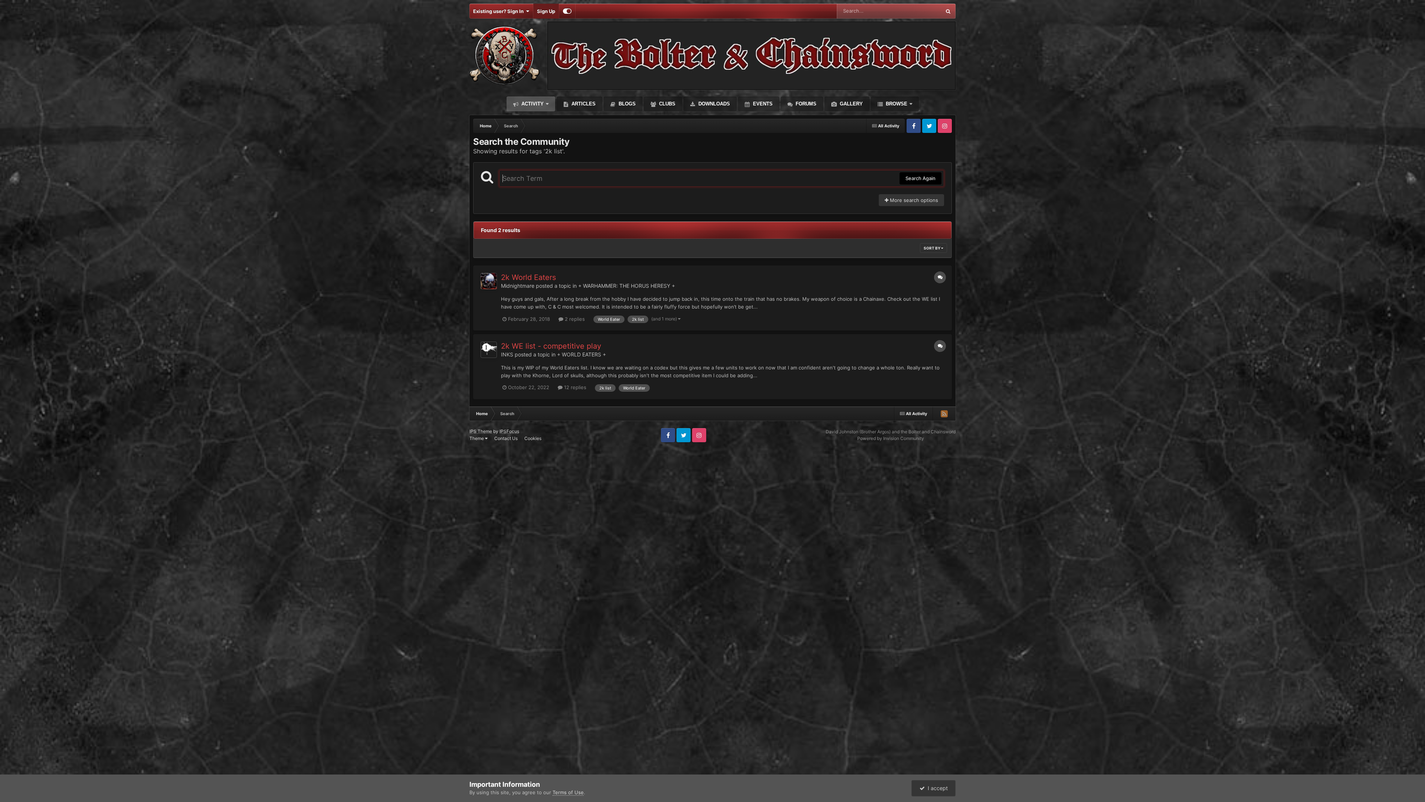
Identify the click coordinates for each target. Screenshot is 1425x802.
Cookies (532, 438)
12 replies (574, 387)
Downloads (713, 104)
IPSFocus (509, 431)
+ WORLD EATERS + (581, 354)
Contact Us (506, 438)
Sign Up (546, 11)
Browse (895, 104)
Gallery (850, 104)
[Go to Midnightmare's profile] (489, 281)
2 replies (574, 319)
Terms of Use (568, 792)
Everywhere (918, 11)
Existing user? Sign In (499, 11)
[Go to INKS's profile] (489, 350)
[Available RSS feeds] (944, 414)
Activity (532, 104)
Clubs (666, 104)
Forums (805, 104)
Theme (477, 438)
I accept (936, 788)
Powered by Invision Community (890, 438)
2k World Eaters (528, 277)
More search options (913, 200)
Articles (583, 104)
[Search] (948, 11)
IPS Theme (480, 431)
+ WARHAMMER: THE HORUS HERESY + (626, 286)
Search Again (920, 178)
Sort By (932, 248)
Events (762, 104)
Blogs (626, 104)
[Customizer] (567, 11)
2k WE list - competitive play (551, 346)
